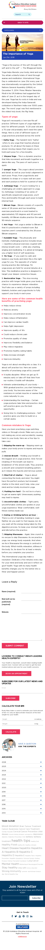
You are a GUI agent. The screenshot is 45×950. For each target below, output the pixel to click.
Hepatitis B (11, 851)
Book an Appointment (16, 673)
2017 (3, 800)
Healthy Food (9, 844)
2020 (4, 787)
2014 (4, 813)
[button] (23, 30)
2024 (4, 770)
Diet (23, 837)
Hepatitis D (8, 855)
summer (24, 871)
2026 (4, 762)
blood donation (10, 826)
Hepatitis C (26, 851)
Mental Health (10, 863)
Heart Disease (10, 848)
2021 (3, 783)
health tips (21, 840)
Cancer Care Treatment (29, 829)
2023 (4, 775)
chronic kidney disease (16, 834)
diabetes (5, 837)
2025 (4, 766)
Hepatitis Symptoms (16, 858)
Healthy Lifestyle (30, 845)
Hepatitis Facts (30, 855)
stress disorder (32, 868)
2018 (4, 796)
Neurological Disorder (35, 864)
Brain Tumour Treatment (30, 826)
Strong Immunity (11, 871)
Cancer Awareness (10, 829)
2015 (4, 808)
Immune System (29, 858)
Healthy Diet (35, 841)
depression (38, 834)
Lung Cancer (33, 861)
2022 (4, 779)
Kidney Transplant (14, 861)
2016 (4, 804)
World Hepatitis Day (11, 874)
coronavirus (29, 834)
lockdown (23, 861)
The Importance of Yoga (18, 53)
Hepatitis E (19, 855)
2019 (4, 792)
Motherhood (24, 864)
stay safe (22, 868)
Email (4, 688)
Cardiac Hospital (7, 831)
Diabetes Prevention (15, 837)
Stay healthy (10, 867)
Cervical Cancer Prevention (25, 831)
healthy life (21, 845)
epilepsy (29, 837)
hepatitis (24, 848)
